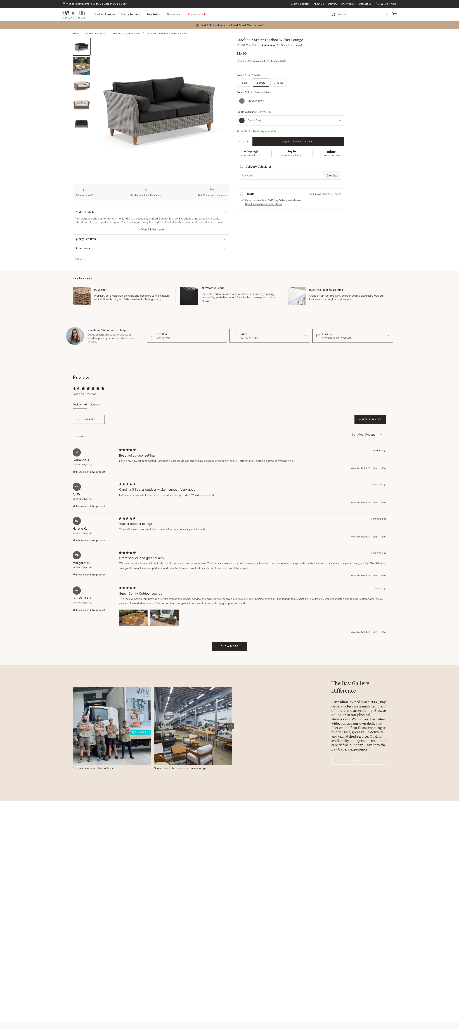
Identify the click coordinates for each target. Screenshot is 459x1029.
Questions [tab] (96, 406)
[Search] (333, 14)
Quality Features (85, 238)
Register (304, 4)
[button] (80, 259)
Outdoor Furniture (104, 14)
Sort (355, 434)
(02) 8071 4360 (388, 3)
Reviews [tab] (80, 406)
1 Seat (243, 82)
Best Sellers (154, 14)
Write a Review (372, 421)
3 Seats (278, 82)
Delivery (332, 4)
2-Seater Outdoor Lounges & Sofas (166, 33)
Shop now (358, 760)
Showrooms (348, 4)
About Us (319, 4)
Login (294, 4)
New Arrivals (174, 14)
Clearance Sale (197, 14)
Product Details (84, 212)
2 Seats (260, 82)
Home (76, 33)
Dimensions (82, 248)
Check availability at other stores (263, 203)
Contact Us (365, 4)
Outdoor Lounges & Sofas (126, 33)
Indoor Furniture (130, 14)
